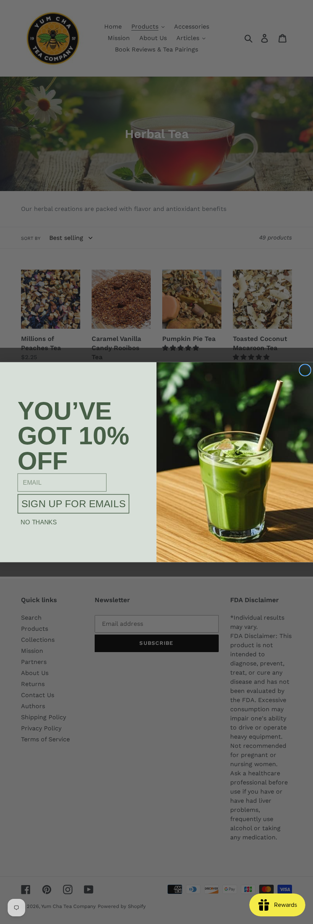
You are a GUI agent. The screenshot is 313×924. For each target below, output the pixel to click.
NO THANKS (38, 522)
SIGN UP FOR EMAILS (73, 503)
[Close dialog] (305, 370)
